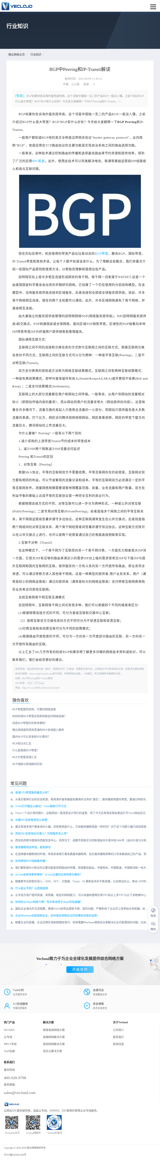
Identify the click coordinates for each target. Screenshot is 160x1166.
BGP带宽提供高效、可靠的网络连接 (34, 709)
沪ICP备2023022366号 (15, 1155)
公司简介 (118, 1030)
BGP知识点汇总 (21, 743)
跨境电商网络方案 (54, 1030)
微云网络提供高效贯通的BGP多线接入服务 (38, 729)
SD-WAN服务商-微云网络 (52, 6)
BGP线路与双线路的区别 (27, 764)
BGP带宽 (101, 253)
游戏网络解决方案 (54, 1044)
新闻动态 (118, 1044)
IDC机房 (38, 161)
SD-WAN (9, 1030)
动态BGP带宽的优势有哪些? (29, 723)
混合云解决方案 (52, 1051)
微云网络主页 (16, 54)
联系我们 (118, 1037)
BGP (30, 683)
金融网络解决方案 (54, 1037)
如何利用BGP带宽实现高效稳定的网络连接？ (39, 716)
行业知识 (35, 54)
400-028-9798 (15, 1078)
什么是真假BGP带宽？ (25, 750)
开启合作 (80, 970)
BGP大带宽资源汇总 (24, 757)
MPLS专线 (10, 1044)
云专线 (8, 1037)
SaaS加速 (9, 1051)
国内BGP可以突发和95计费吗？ (31, 736)
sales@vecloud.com (20, 1092)
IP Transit (39, 683)
